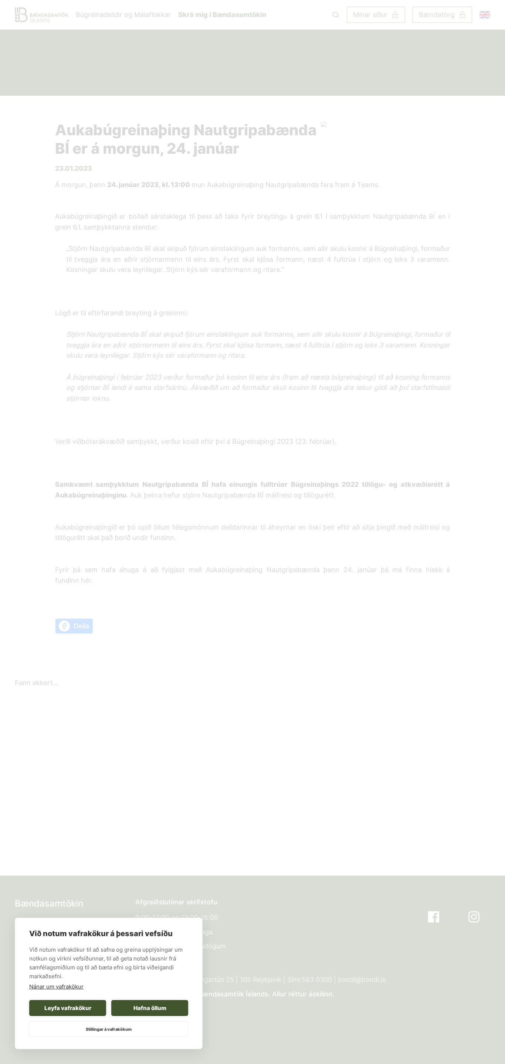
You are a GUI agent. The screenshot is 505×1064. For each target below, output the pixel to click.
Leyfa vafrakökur (67, 1008)
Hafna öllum (149, 1008)
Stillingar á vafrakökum (109, 1029)
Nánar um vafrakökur (56, 986)
